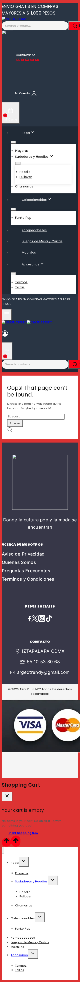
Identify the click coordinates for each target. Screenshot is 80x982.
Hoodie (25, 172)
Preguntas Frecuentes (26, 570)
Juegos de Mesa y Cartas (42, 241)
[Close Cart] (7, 796)
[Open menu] (7, 314)
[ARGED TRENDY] (14, 19)
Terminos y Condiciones (28, 579)
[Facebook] (29, 619)
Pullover (26, 177)
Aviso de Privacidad (23, 554)
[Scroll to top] (6, 842)
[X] (34, 619)
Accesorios (19, 955)
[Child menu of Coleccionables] (13, 209)
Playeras (21, 150)
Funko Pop (23, 217)
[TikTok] (48, 619)
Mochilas (29, 252)
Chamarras (24, 186)
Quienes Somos (19, 562)
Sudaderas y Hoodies (31, 881)
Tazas (20, 287)
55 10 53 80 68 (43, 661)
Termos (21, 282)
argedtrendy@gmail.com (43, 672)
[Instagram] (41, 619)
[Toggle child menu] (24, 862)
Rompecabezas (34, 230)
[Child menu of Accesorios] (13, 273)
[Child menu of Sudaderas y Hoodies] (17, 163)
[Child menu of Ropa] (13, 142)
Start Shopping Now (23, 833)
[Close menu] (3, 850)
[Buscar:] (36, 416)
